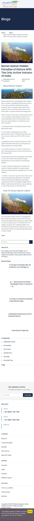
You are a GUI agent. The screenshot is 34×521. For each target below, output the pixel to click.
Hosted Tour (8, 353)
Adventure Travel (9, 342)
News (11, 33)
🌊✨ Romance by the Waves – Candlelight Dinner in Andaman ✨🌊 (21, 284)
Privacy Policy (5, 492)
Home (3, 33)
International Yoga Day (20, 330)
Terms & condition (7, 488)
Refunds (4, 496)
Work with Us (5, 451)
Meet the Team (6, 455)
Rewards (4, 447)
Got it (30, 511)
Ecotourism (7, 345)
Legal (3, 469)
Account (4, 465)
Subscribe (27, 395)
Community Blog (6, 443)
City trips (7, 356)
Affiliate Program (6, 478)
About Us (4, 438)
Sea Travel (7, 349)
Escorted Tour (8, 360)
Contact (4, 473)
